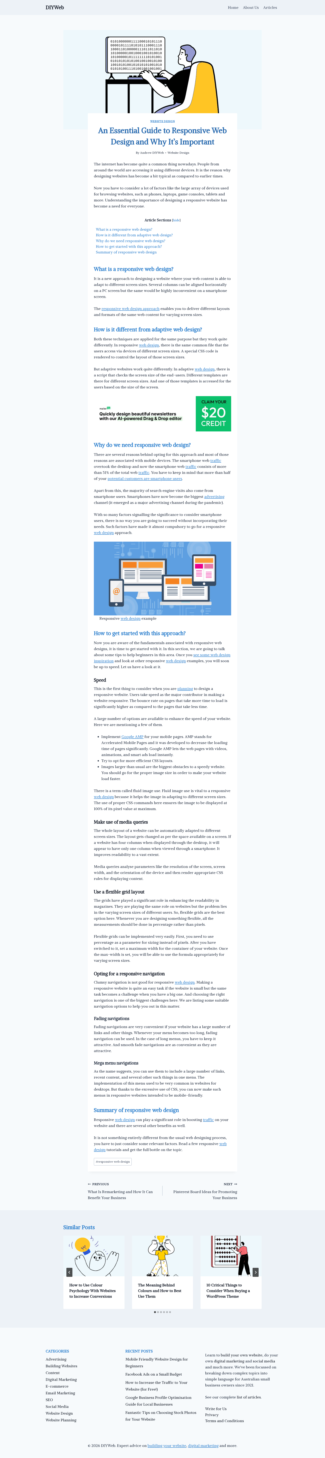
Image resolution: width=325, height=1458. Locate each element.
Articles (270, 7)
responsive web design (113, 1161)
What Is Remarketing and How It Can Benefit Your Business (120, 1191)
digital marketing (229, 1361)
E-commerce (57, 1386)
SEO (49, 1399)
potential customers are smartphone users (145, 478)
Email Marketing (60, 1393)
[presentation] (94, 1256)
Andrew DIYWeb (152, 153)
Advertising (56, 1359)
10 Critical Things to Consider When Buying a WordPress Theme (228, 1291)
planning (185, 688)
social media (264, 1361)
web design (149, 345)
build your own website (241, 1355)
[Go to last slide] (69, 1272)
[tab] (155, 1312)
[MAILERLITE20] (162, 430)
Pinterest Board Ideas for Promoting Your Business (205, 1191)
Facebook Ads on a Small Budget (153, 1374)
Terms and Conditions (224, 1420)
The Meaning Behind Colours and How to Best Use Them (159, 1291)
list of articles (249, 1397)
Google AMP (132, 736)
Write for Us (216, 1408)
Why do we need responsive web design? (130, 241)
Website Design (162, 121)
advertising (214, 496)
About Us (251, 7)
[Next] (256, 1272)
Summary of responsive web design (126, 252)
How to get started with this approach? (129, 246)
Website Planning (61, 1420)
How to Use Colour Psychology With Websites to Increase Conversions (92, 1291)
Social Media (57, 1406)
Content (53, 1372)
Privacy (212, 1414)
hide (176, 220)
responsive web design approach (130, 308)
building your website (167, 1445)
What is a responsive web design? (124, 229)
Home (233, 7)
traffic (215, 460)
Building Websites (61, 1366)
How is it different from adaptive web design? (134, 235)
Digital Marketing (61, 1379)
